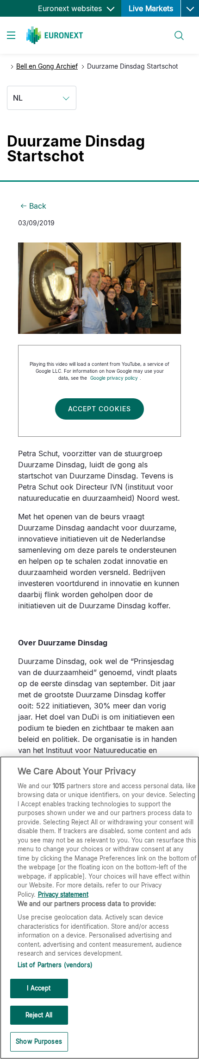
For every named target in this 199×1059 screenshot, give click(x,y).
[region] (99, 907)
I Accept (38, 988)
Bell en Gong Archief (47, 66)
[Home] (54, 35)
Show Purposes (39, 1041)
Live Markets (151, 8)
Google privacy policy (114, 378)
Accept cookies (99, 409)
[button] (189, 8)
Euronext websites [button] (71, 8)
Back (37, 206)
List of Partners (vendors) (55, 965)
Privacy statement (63, 894)
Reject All (38, 1015)
